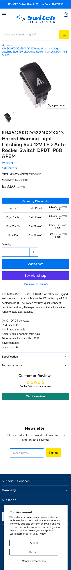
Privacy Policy (38, 533)
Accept (33, 543)
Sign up (53, 452)
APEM (9, 162)
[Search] (64, 34)
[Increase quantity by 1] (33, 252)
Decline (33, 552)
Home (5, 45)
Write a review (35, 396)
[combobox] (30, 34)
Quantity (6, 244)
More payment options (35, 284)
